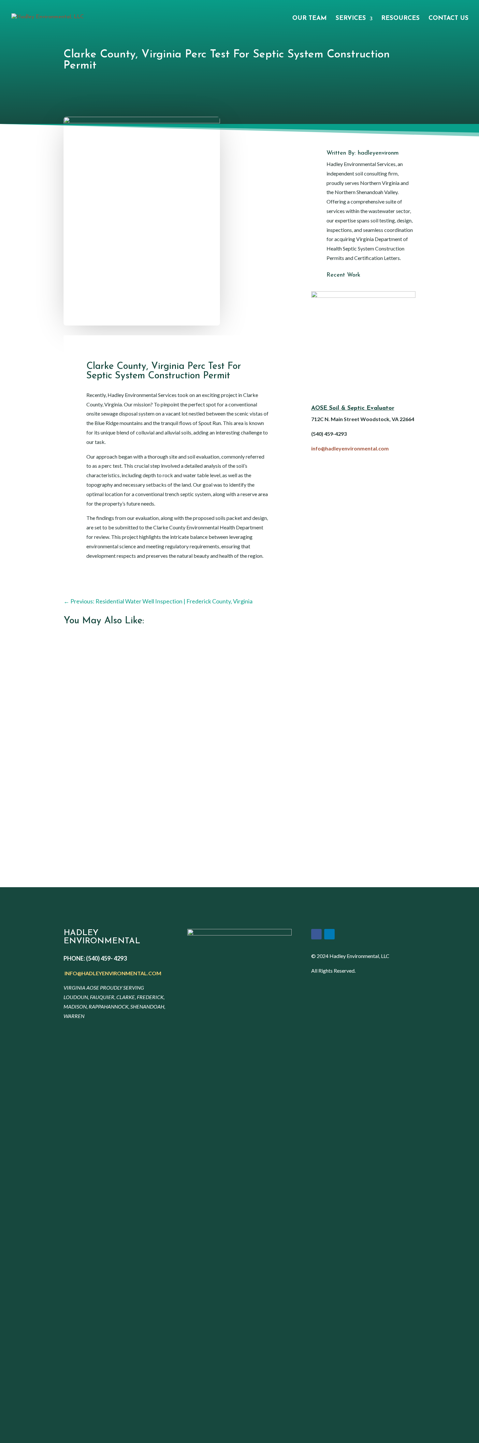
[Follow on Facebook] (316, 934)
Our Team (309, 19)
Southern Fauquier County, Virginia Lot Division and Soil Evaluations (153, 809)
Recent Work (343, 275)
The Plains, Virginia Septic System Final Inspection (131, 734)
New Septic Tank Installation (105, 660)
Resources (400, 19)
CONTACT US (448, 19)
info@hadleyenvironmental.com (350, 448)
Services (351, 19)
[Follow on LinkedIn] (329, 934)
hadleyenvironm (378, 153)
